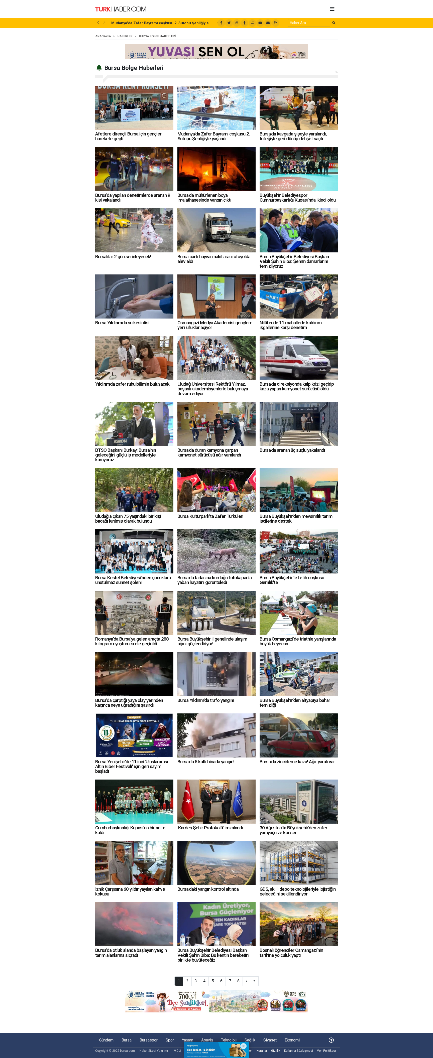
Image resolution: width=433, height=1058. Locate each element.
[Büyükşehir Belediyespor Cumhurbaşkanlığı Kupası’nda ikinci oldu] (299, 169)
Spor (170, 1040)
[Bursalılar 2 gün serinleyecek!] (134, 230)
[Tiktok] (244, 23)
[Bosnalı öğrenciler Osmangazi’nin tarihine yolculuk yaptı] (299, 924)
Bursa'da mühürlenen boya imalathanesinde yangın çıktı (204, 197)
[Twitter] (229, 23)
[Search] (334, 23)
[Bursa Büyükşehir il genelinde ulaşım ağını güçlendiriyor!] (216, 613)
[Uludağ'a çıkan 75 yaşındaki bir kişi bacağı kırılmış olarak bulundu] (134, 490)
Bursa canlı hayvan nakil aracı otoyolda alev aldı (213, 259)
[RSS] (275, 23)
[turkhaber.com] (120, 8)
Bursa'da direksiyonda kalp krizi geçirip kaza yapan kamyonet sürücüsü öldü (297, 386)
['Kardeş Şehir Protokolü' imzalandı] (216, 802)
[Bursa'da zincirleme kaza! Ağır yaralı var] (299, 735)
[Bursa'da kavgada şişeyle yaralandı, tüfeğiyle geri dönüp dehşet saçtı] (299, 108)
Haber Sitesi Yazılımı (154, 1050)
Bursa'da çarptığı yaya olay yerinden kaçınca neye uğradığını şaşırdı (129, 702)
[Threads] (252, 23)
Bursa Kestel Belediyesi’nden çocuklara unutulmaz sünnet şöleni (133, 580)
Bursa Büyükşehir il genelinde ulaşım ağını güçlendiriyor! (212, 641)
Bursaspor (149, 1040)
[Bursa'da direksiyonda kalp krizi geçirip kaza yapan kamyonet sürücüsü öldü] (299, 358)
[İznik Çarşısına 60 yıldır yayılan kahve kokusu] (134, 863)
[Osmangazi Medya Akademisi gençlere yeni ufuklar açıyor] (216, 296)
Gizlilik (275, 1050)
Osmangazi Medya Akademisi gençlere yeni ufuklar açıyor (214, 325)
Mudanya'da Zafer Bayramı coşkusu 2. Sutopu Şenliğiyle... (161, 23)
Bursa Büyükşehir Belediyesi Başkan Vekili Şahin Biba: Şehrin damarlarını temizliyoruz (294, 261)
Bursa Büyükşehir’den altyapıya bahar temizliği (295, 702)
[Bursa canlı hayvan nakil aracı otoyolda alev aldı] (216, 230)
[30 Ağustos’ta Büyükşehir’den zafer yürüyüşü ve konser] (299, 802)
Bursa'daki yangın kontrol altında (208, 889)
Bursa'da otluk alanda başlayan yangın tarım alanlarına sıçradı (131, 952)
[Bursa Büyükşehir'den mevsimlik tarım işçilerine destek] (299, 490)
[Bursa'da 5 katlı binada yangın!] (216, 735)
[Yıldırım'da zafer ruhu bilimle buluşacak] (134, 358)
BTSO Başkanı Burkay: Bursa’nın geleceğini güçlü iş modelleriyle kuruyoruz (125, 455)
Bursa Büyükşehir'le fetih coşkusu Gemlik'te (292, 580)
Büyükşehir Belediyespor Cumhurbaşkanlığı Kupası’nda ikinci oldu (298, 197)
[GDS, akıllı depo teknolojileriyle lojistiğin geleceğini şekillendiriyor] (299, 863)
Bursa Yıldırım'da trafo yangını (205, 700)
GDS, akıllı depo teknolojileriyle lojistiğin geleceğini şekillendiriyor (298, 891)
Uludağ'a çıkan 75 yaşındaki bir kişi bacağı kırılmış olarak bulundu (128, 518)
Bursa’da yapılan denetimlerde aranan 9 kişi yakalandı (132, 197)
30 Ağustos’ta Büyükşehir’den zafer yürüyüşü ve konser (293, 830)
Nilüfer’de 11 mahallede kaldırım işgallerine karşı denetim (290, 325)
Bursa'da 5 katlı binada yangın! (205, 762)
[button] (98, 23)
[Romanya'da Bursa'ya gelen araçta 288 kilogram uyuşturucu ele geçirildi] (134, 613)
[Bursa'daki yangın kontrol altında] (216, 863)
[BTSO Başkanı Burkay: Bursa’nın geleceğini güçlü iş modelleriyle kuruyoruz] (134, 424)
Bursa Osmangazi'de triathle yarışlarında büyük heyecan (298, 641)
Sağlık (250, 1040)
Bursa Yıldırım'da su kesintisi (122, 323)
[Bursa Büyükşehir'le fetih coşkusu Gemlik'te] (299, 551)
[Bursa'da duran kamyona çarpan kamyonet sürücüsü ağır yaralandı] (216, 424)
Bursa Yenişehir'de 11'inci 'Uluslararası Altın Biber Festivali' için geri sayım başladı (131, 766)
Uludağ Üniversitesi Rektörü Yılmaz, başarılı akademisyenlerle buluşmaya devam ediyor (212, 388)
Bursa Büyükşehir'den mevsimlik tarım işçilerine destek (296, 518)
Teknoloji (229, 1040)
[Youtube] (260, 23)
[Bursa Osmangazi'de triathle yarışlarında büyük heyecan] (299, 613)
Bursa (127, 1040)
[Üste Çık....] (331, 1040)
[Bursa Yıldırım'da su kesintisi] (134, 296)
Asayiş (207, 1040)
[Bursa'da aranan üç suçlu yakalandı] (299, 424)
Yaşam (187, 1040)
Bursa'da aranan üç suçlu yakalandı (292, 450)
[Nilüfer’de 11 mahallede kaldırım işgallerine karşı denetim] (299, 296)
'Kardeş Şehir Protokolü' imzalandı (210, 828)
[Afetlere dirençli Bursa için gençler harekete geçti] (134, 108)
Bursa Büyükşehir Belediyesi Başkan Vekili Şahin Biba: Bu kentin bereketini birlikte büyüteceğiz (213, 955)
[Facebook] (221, 23)
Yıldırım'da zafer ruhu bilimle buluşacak (132, 384)
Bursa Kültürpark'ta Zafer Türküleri (210, 516)
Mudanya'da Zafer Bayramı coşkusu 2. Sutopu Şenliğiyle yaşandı (213, 136)
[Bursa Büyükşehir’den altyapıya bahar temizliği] (299, 674)
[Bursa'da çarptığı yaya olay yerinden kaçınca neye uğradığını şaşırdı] (134, 674)
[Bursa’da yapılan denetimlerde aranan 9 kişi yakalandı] (134, 169)
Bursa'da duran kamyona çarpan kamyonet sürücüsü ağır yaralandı (209, 452)
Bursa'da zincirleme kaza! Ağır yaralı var (297, 762)
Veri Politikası (326, 1050)
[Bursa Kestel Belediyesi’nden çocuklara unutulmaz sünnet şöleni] (134, 551)
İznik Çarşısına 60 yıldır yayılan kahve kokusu (130, 891)
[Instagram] (237, 23)
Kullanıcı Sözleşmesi (298, 1050)
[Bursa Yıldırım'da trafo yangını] (216, 674)
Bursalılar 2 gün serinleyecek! (123, 256)
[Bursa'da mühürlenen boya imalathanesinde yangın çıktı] (216, 169)
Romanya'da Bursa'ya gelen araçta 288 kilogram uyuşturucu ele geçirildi (132, 641)
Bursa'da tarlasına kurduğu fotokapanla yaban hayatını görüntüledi (214, 580)
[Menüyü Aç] (332, 9)
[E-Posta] (268, 23)
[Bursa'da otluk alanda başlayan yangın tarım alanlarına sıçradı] (134, 924)
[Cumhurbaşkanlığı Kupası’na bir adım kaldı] (134, 802)
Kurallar (262, 1050)
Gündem (106, 1040)
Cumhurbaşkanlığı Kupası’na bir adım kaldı (130, 830)
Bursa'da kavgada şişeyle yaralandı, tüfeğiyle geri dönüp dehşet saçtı (293, 136)
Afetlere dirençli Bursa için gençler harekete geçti (128, 136)
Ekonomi (292, 1040)
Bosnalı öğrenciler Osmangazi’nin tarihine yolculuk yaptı (291, 952)
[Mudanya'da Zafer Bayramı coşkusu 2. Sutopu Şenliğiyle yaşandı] (216, 108)
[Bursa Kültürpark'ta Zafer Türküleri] (216, 490)
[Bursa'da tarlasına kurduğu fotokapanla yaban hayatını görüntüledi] (216, 551)
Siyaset (270, 1040)
